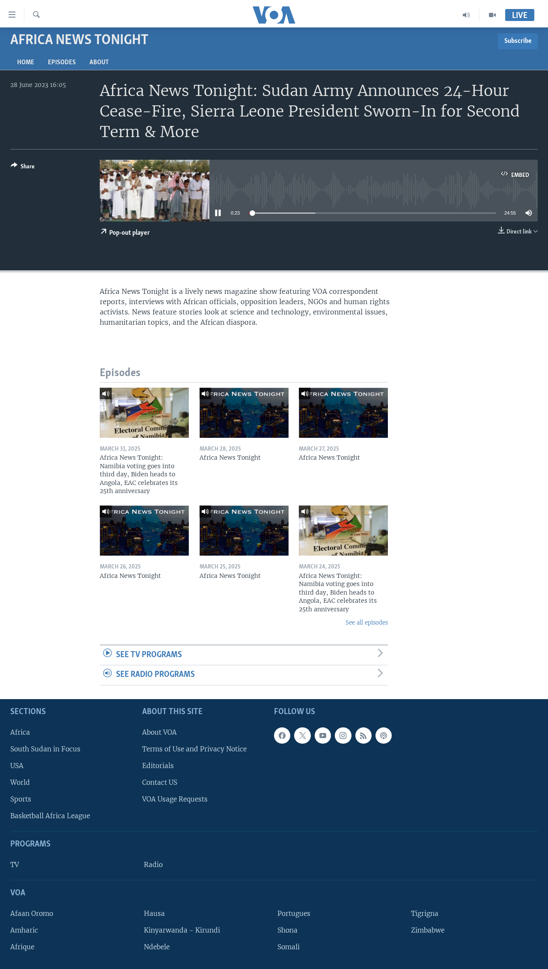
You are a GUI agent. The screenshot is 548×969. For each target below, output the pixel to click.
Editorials (158, 766)
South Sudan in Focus (45, 749)
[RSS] (363, 735)
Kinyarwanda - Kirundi (182, 930)
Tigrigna (424, 913)
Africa (20, 732)
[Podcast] (383, 735)
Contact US (159, 782)
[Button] (23, 168)
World (20, 782)
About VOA (159, 732)
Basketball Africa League (50, 816)
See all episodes (366, 622)
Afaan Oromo (31, 913)
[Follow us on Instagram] (343, 735)
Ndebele (157, 947)
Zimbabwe (427, 930)
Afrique (22, 947)
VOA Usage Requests (175, 799)
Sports (20, 799)
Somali (288, 947)
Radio (153, 865)
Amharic (24, 930)
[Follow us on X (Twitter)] (302, 735)
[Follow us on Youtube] (323, 735)
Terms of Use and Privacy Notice (194, 749)
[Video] (492, 15)
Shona (287, 930)
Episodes (62, 62)
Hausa (154, 913)
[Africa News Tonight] (244, 413)
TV (14, 865)
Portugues (293, 913)
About (99, 62)
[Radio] (466, 15)
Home (25, 62)
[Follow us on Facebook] (282, 735)
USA (17, 766)
